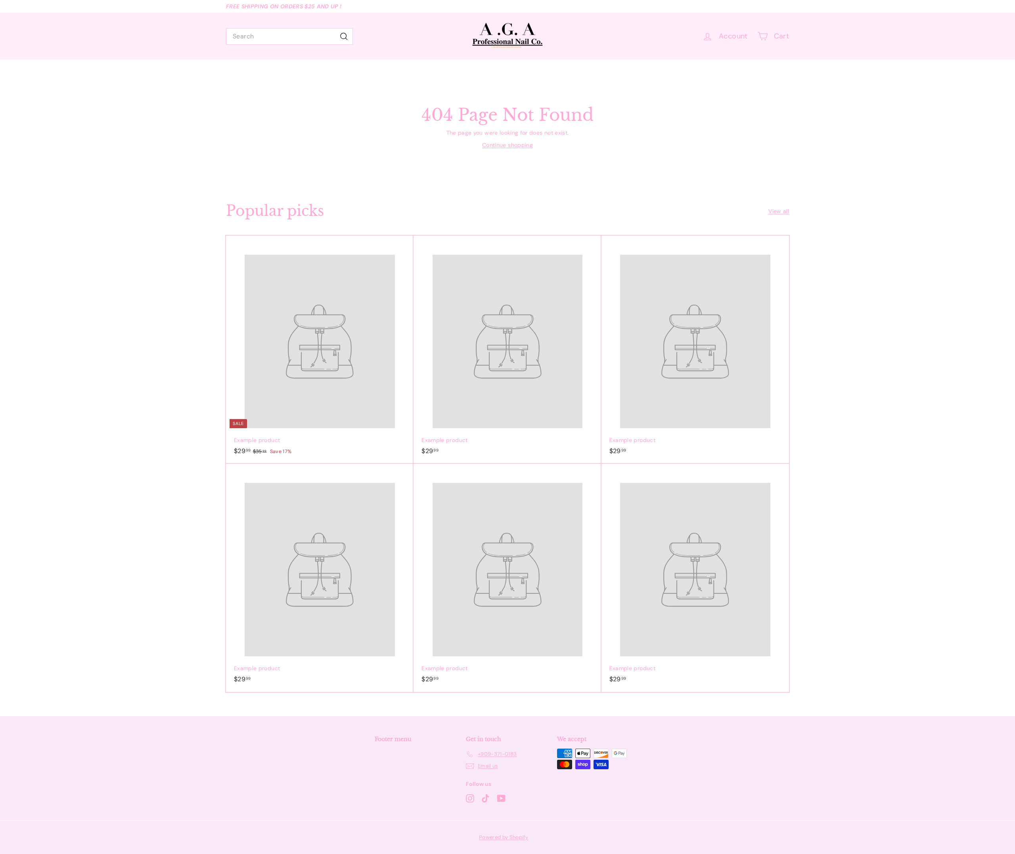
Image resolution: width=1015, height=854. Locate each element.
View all (778, 211)
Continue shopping (507, 145)
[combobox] (289, 36)
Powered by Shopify (503, 837)
